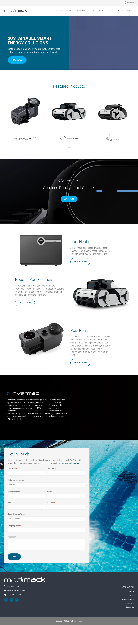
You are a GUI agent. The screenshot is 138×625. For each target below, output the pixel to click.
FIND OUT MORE (80, 262)
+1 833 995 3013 (13, 586)
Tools (69, 11)
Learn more (69, 199)
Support (110, 11)
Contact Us (130, 607)
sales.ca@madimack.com (16, 591)
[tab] (68, 147)
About (120, 11)
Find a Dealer (97, 11)
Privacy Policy (129, 603)
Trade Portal (81, 11)
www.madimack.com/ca (68, 463)
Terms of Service (128, 599)
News (129, 11)
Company (130, 592)
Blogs (132, 595)
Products (59, 11)
